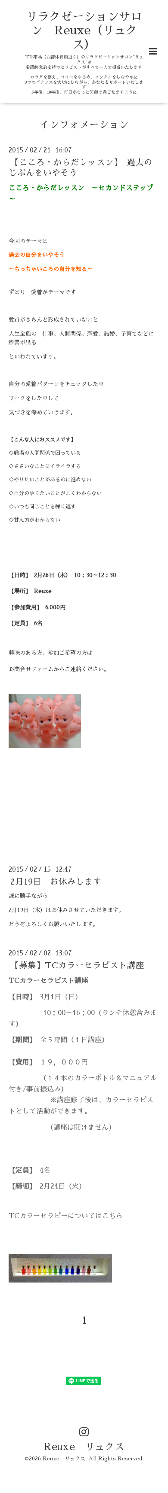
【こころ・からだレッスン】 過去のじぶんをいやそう (80, 167)
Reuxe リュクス (84, 1447)
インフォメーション (84, 125)
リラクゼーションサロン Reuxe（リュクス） (84, 30)
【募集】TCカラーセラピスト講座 (81, 965)
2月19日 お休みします (56, 882)
